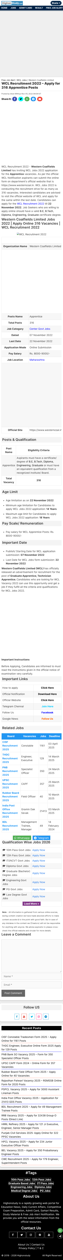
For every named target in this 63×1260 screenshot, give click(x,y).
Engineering (19, 214)
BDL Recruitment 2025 (10, 826)
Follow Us (47, 718)
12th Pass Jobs (41, 1179)
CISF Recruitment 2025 (10, 746)
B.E (42, 211)
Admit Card (25, 8)
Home (4, 8)
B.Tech (49, 211)
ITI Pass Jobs (45, 1183)
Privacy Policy (27, 1248)
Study (12, 3)
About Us (23, 1244)
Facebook (47, 712)
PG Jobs (45, 1190)
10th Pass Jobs (21, 1179)
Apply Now (38, 850)
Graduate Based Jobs (22, 1183)
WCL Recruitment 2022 (30, 203)
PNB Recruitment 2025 (10, 771)
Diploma (6, 214)
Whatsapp (23, 837)
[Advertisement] (31, 42)
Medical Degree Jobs (24, 1190)
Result (39, 8)
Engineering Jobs (22, 1187)
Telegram (43, 837)
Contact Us (38, 1244)
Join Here (47, 706)
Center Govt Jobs (40, 328)
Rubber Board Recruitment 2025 (10, 796)
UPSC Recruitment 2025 (10, 784)
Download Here (47, 694)
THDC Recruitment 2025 (10, 758)
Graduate (33, 214)
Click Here (47, 687)
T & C (40, 1248)
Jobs (13, 8)
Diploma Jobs (43, 1187)
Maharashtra (37, 359)
